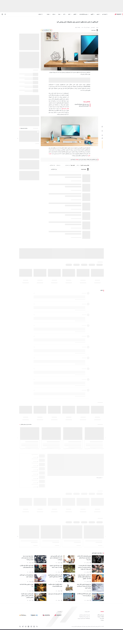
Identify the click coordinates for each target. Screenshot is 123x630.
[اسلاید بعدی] (17, 138)
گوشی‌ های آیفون (65, 108)
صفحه (77, 159)
